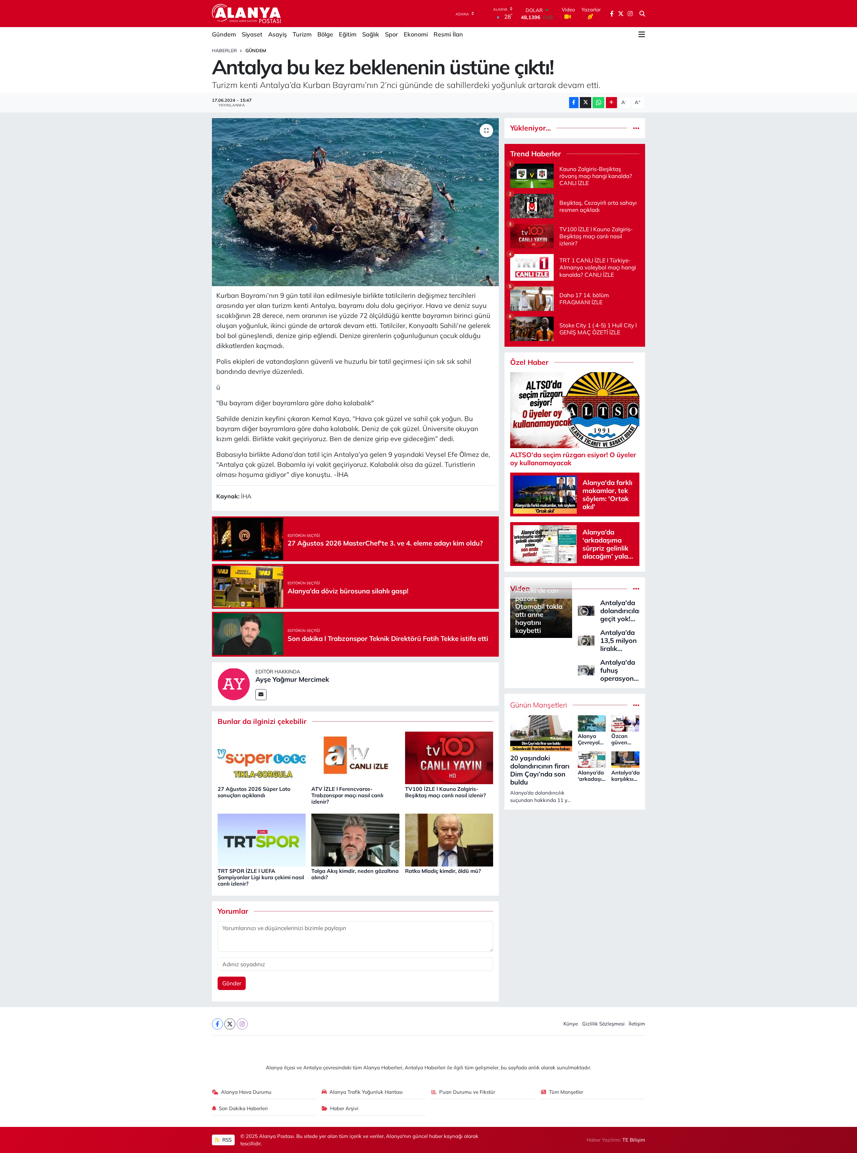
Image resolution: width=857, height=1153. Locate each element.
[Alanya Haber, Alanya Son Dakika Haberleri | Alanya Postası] (247, 13)
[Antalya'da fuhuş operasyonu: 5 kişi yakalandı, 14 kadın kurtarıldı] (586, 669)
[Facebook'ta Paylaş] (573, 102)
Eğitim (348, 34)
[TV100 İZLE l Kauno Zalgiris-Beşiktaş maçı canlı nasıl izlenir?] (449, 757)
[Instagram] (242, 1024)
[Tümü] (636, 128)
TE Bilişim (633, 1140)
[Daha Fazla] (611, 102)
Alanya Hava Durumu (246, 1092)
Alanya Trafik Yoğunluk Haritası (366, 1092)
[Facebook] (217, 1024)
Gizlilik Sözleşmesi (603, 1023)
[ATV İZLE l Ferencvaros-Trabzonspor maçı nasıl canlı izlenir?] (355, 757)
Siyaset (252, 34)
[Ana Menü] (641, 34)
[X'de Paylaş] (585, 102)
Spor (391, 34)
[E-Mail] (260, 694)
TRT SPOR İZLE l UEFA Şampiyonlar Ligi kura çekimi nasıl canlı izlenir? (261, 877)
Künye (570, 1023)
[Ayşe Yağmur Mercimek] (234, 683)
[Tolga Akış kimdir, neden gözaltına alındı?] (355, 839)
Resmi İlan (448, 34)
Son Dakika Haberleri (243, 1108)
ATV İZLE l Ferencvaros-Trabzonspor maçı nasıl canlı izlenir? (347, 795)
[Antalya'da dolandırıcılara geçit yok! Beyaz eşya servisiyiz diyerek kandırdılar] (586, 609)
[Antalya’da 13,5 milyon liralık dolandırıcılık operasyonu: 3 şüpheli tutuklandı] (586, 639)
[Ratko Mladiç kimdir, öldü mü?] (449, 839)
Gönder (231, 983)
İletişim (637, 1023)
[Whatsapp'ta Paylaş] (598, 102)
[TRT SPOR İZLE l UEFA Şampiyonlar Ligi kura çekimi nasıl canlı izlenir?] (262, 839)
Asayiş (277, 34)
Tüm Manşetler (566, 1092)
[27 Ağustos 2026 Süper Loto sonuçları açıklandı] (262, 757)
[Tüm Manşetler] (636, 705)
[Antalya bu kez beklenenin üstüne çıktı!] (355, 202)
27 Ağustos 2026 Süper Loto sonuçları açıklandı (254, 792)
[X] (229, 1024)
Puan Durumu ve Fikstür (467, 1092)
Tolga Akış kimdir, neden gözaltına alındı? (355, 874)
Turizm (302, 34)
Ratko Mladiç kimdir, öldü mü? (443, 871)
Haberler (224, 51)
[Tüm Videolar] (636, 588)
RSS (226, 1140)
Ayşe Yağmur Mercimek (292, 679)
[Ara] (642, 13)
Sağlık (370, 34)
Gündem (224, 34)
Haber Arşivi (344, 1108)
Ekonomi (416, 34)
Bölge (325, 34)
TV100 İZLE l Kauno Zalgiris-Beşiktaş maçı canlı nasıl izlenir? (445, 792)
